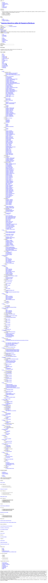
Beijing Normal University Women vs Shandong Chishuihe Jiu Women (8, 522)
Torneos (3, 41)
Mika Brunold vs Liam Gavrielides (4, 512)
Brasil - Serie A (4, 63)
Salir (8, 32)
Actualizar (2, 32)
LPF (3, 53)
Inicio (3, 37)
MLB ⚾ (3, 54)
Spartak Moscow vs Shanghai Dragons (4, 527)
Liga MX (3, 60)
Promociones (4, 39)
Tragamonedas (4, 7)
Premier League (4, 56)
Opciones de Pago (5, 40)
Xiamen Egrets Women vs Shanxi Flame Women (5, 520)
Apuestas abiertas (3, 30)
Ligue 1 (3, 61)
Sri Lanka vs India (2, 540)
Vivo (3, 475)
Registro (4, 27)
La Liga (3, 55)
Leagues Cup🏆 (4, 57)
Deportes (3, 2)
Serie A (3, 59)
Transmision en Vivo (5, 4)
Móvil (3, 568)
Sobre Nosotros (4, 562)
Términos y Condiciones (6, 20)
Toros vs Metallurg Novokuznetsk (4, 529)
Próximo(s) (4, 476)
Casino (3, 5)
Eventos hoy (4, 66)
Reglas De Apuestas (5, 19)
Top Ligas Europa (5, 65)
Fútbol (3, 549)
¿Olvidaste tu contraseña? (13, 26)
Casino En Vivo (4, 6)
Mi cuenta (1, 29)
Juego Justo (4, 565)
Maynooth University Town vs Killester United (9, 551)
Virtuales (3, 38)
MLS (3, 62)
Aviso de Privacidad (5, 563)
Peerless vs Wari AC (2, 482)
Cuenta (2, 31)
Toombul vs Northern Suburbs (3, 542)
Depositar (5, 32)
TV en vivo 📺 (4, 64)
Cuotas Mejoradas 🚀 (5, 58)
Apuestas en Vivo (5, 3)
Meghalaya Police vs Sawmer (3, 496)
